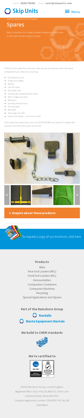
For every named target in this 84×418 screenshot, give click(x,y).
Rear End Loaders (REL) (42, 271)
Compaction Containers (42, 284)
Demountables (42, 280)
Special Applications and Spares (22, 18)
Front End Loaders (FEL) (42, 276)
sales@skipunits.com (58, 3)
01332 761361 (27, 3)
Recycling (42, 293)
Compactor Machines (42, 289)
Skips (42, 267)
